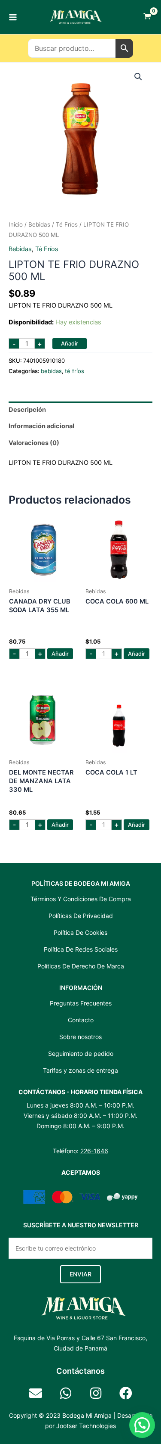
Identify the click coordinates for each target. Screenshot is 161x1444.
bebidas (39, 224)
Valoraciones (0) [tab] (34, 443)
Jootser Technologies (86, 1425)
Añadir (69, 343)
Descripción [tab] (27, 410)
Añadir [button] (60, 653)
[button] (138, 76)
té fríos (67, 224)
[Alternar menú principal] (12, 16)
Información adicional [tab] (41, 426)
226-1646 (94, 1151)
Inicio (16, 224)
